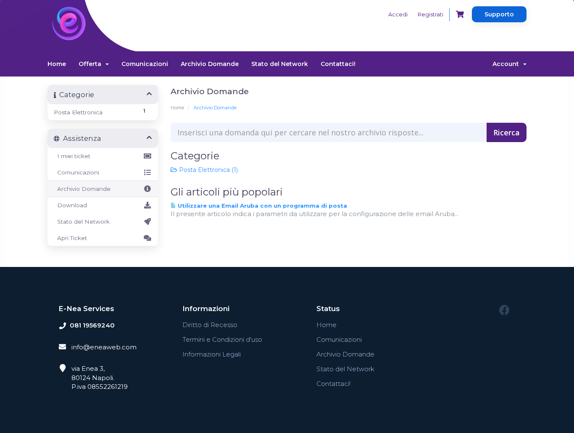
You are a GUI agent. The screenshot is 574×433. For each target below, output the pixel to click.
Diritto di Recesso (209, 325)
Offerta (92, 64)
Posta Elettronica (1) (207, 170)
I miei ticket (72, 156)
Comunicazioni (144, 64)
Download (70, 205)
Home (56, 64)
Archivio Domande (210, 64)
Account (507, 64)
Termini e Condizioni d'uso (222, 339)
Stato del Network (279, 64)
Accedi (398, 14)
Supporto (499, 14)
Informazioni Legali (211, 354)
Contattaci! (338, 64)
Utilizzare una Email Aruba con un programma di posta (261, 205)
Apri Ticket (70, 238)
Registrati (430, 14)
